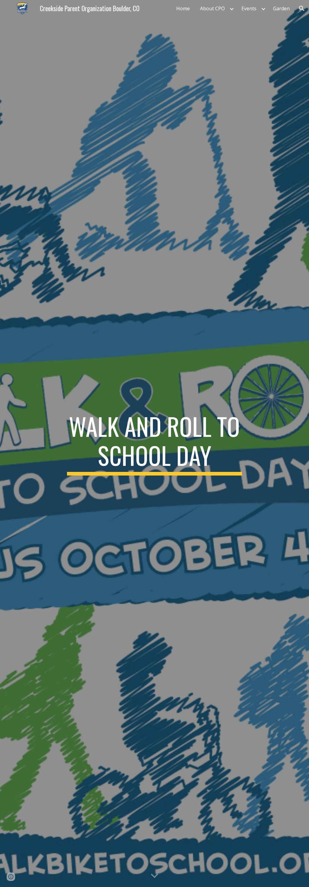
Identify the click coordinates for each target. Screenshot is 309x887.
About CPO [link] (212, 8)
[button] (302, 8)
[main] (154, 443)
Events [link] (248, 8)
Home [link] (183, 8)
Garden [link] (281, 8)
